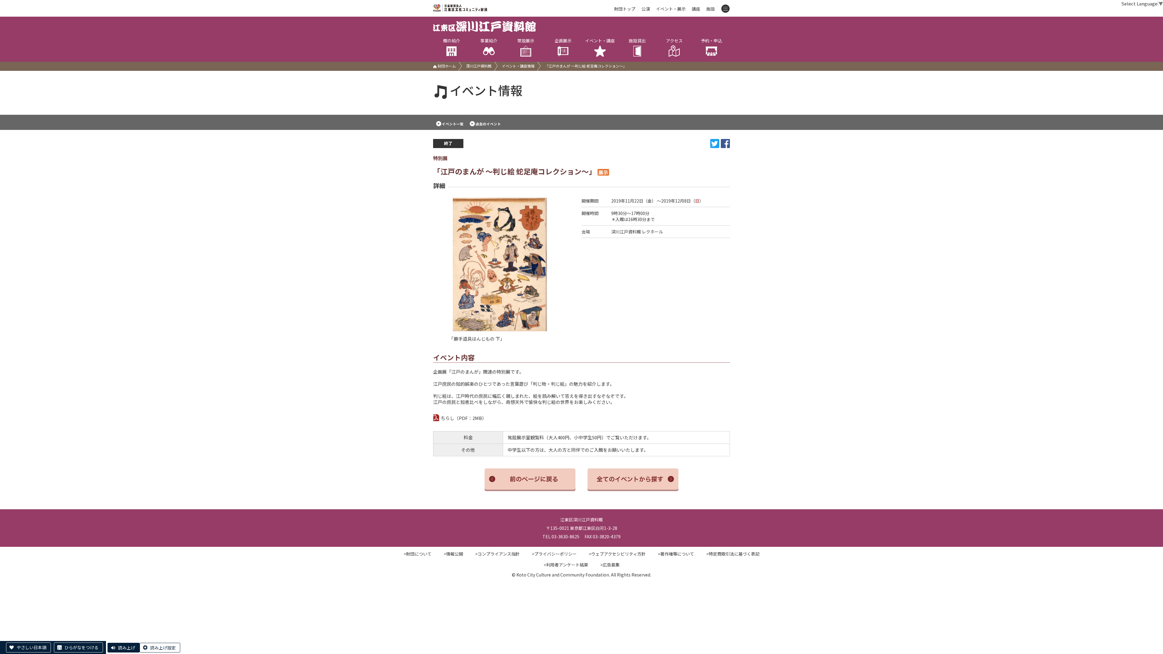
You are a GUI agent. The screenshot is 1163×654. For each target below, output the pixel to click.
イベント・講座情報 (518, 65)
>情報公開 (453, 554)
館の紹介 (451, 41)
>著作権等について (676, 554)
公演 (645, 9)
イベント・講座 (600, 41)
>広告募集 (610, 565)
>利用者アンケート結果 (566, 565)
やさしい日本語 (31, 647)
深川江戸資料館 (479, 65)
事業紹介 (488, 41)
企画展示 (563, 41)
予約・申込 (711, 41)
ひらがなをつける (81, 647)
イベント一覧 (453, 123)
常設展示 (525, 41)
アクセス (674, 41)
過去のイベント (488, 123)
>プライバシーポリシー (554, 554)
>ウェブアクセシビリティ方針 (617, 554)
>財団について (418, 554)
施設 (710, 9)
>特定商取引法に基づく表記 (733, 554)
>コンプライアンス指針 (497, 554)
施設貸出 (637, 41)
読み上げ (126, 648)
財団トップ (624, 9)
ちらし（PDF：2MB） (463, 418)
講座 (696, 9)
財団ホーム (446, 65)
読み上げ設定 (163, 648)
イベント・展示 (671, 9)
